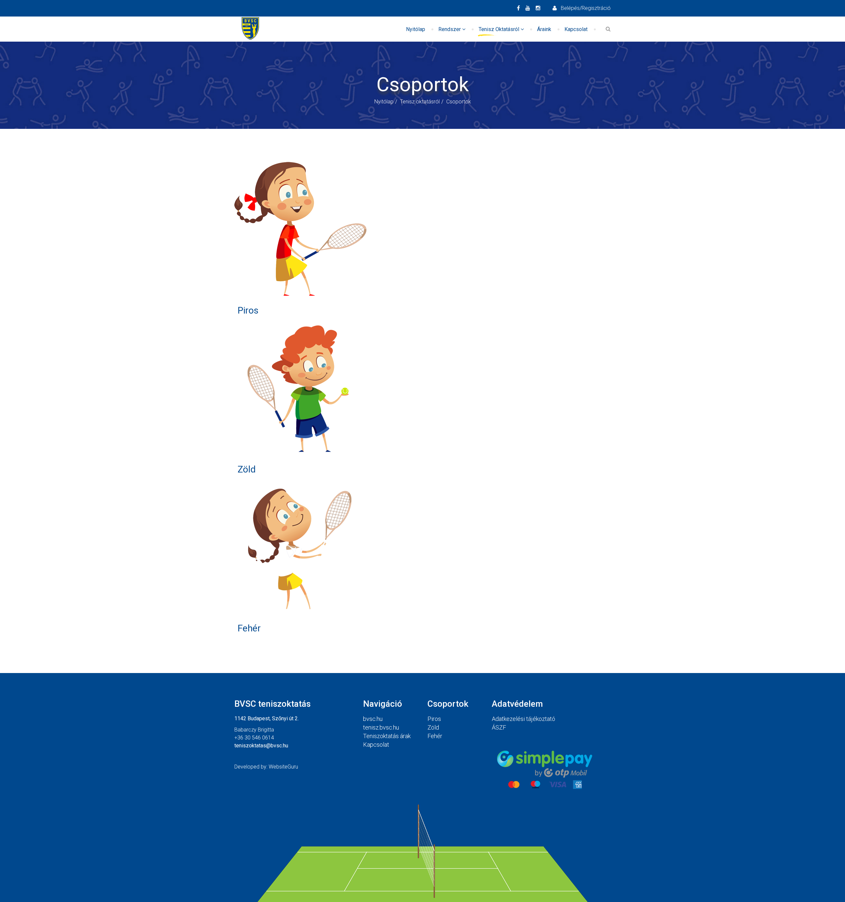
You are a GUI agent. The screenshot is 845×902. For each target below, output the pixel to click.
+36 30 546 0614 (254, 737)
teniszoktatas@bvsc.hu (261, 745)
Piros (248, 310)
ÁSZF (499, 727)
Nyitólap (415, 29)
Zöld (247, 469)
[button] (582, 8)
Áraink (544, 29)
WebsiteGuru (283, 767)
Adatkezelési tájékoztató (523, 718)
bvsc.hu (373, 718)
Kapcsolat (576, 29)
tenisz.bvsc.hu (381, 727)
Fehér (249, 628)
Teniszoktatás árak (387, 736)
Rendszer (449, 29)
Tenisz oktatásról (499, 29)
